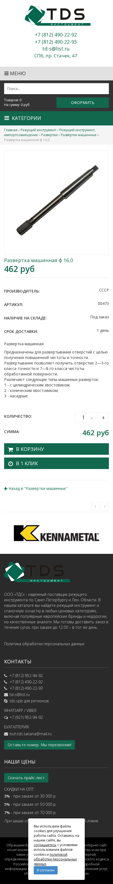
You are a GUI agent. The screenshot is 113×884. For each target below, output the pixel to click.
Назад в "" (37, 488)
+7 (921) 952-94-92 (26, 717)
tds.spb (16, 700)
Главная (10, 130)
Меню (17, 73)
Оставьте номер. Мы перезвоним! (39, 744)
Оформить (82, 102)
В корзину (30, 449)
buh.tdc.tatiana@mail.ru (31, 733)
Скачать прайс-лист (26, 777)
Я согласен (46, 870)
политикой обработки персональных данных (55, 859)
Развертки (49, 135)
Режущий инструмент (38, 130)
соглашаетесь (45, 845)
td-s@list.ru (20, 694)
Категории (26, 118)
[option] (56, 532)
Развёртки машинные (79, 135)
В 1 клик (27, 463)
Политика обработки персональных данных (44, 643)
